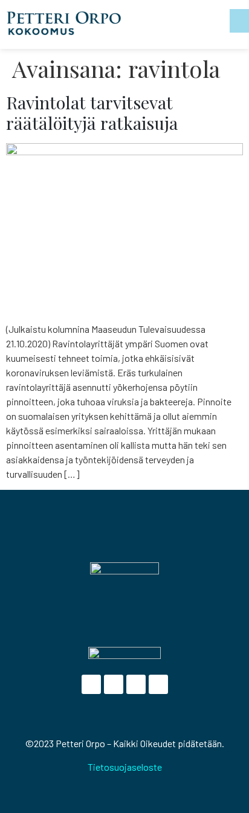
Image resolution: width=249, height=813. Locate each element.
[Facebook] (91, 684)
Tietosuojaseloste (125, 767)
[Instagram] (158, 684)
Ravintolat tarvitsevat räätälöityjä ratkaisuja (92, 113)
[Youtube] (136, 684)
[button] (239, 21)
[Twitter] (113, 684)
